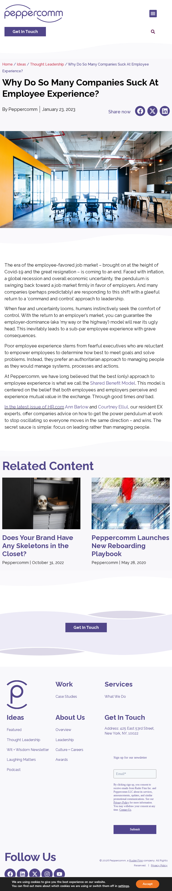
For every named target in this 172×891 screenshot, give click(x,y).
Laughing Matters (21, 759)
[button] (153, 13)
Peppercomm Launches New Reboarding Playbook (130, 546)
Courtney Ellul (113, 407)
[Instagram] (47, 874)
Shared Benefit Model (112, 383)
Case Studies (66, 696)
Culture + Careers (69, 750)
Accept (148, 884)
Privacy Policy (159, 865)
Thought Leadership (47, 64)
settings (123, 886)
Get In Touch (125, 717)
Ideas (21, 64)
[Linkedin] (22, 874)
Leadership (65, 740)
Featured (14, 730)
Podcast (14, 770)
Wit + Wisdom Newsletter (28, 750)
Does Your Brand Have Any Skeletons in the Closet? (37, 546)
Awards (62, 759)
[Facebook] (10, 874)
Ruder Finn (136, 860)
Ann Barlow (76, 407)
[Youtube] (59, 874)
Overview (63, 730)
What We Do (115, 696)
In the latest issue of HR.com (34, 407)
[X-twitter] (34, 874)
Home (7, 64)
